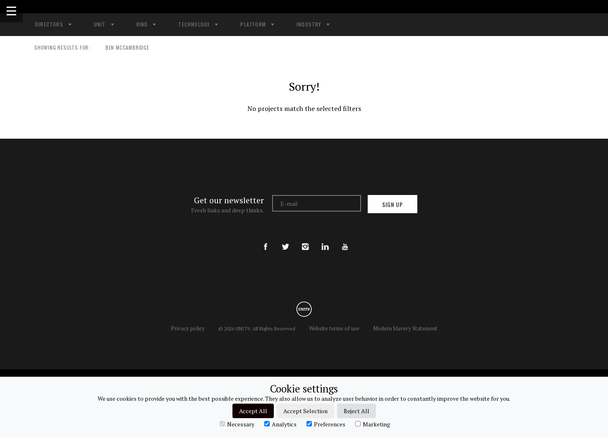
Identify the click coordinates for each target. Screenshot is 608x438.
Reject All (356, 411)
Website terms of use (334, 328)
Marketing (376, 424)
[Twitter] (285, 239)
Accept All (253, 411)
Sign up (392, 204)
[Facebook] (265, 239)
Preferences (329, 424)
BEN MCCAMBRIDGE (127, 47)
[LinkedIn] (325, 239)
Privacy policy (188, 328)
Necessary (240, 424)
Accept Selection (305, 411)
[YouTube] (345, 239)
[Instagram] (305, 239)
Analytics (284, 424)
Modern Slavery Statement (405, 328)
